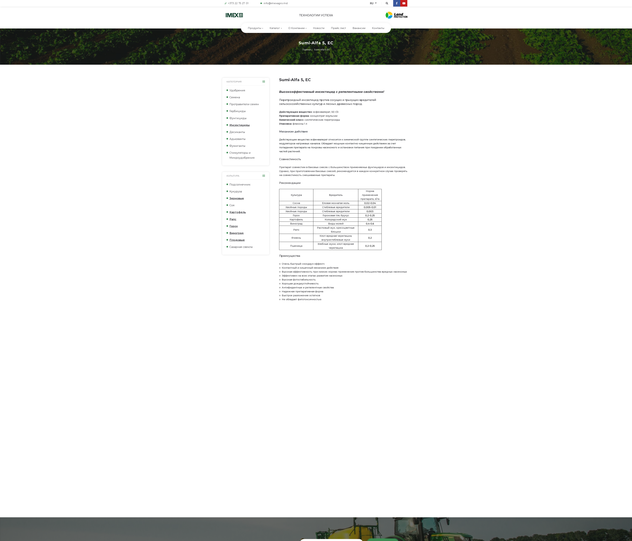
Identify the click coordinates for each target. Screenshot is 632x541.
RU (371, 3)
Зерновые (236, 198)
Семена (234, 97)
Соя (232, 205)
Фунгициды (238, 118)
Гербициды (237, 111)
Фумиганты (237, 145)
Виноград (236, 233)
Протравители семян (244, 104)
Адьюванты (237, 139)
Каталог (275, 28)
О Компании (296, 28)
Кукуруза (235, 191)
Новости (318, 28)
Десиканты (237, 132)
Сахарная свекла (240, 247)
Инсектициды (239, 125)
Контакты (378, 28)
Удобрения (237, 90)
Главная (306, 49)
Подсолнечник (239, 184)
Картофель (237, 212)
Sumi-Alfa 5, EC (322, 49)
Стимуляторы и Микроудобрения (242, 155)
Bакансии (359, 28)
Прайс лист (338, 28)
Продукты (254, 28)
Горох (233, 226)
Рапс (232, 219)
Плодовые (237, 240)
